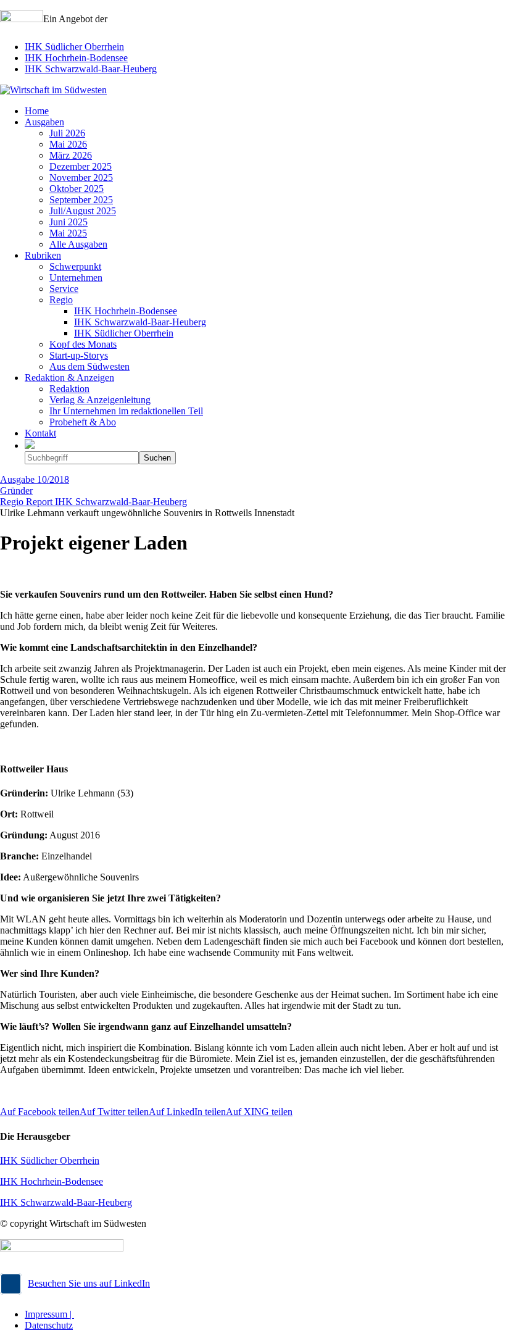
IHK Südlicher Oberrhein (74, 46)
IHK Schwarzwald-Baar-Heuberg (91, 69)
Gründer (16, 490)
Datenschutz (49, 1325)
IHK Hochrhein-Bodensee (76, 57)
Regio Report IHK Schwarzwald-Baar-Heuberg (93, 501)
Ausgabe (34, 479)
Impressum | (49, 1314)
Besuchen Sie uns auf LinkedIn (89, 1283)
